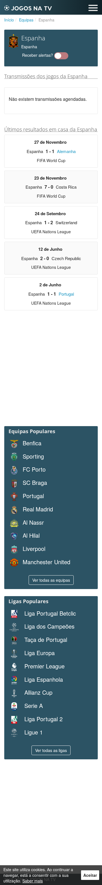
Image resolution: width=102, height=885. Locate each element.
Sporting (33, 456)
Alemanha (66, 151)
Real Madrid (38, 509)
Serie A (33, 706)
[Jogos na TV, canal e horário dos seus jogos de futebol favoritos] (28, 7)
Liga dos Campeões (49, 626)
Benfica (32, 443)
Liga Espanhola (43, 679)
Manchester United (46, 562)
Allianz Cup (37, 692)
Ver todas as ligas (51, 750)
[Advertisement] (51, 369)
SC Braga (35, 483)
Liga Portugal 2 (43, 719)
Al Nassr (33, 522)
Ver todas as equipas (51, 580)
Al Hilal (31, 535)
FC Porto (34, 469)
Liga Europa (39, 653)
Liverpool (34, 549)
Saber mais (32, 881)
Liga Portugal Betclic (49, 613)
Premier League (44, 666)
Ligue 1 (33, 732)
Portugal (66, 294)
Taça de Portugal (45, 640)
